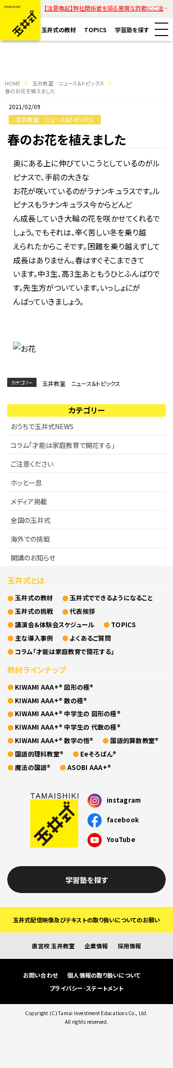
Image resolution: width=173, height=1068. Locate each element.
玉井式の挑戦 (34, 611)
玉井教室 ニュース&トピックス (68, 83)
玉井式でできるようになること (111, 597)
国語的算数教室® (134, 740)
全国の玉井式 (30, 520)
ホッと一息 (26, 482)
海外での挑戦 (30, 539)
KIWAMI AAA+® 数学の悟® (54, 740)
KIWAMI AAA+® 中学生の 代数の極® (68, 727)
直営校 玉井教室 (53, 946)
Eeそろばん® (98, 753)
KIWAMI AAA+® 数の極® (51, 700)
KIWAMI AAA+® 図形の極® (54, 687)
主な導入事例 (34, 638)
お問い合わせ (40, 975)
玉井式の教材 (58, 29)
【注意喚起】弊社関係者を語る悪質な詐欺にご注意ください (108, 8)
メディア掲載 (29, 501)
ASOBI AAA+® (89, 767)
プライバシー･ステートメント (86, 988)
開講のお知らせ (33, 557)
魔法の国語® (33, 767)
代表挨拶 (82, 611)
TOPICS (95, 29)
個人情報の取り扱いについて (103, 975)
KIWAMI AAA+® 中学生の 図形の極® (68, 713)
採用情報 (129, 946)
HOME (12, 83)
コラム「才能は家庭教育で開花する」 (63, 445)
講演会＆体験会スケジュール (54, 624)
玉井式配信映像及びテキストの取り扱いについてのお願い (87, 920)
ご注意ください (32, 464)
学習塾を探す (132, 29)
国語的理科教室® (39, 753)
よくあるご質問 (90, 638)
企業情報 (96, 946)
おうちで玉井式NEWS (42, 426)
